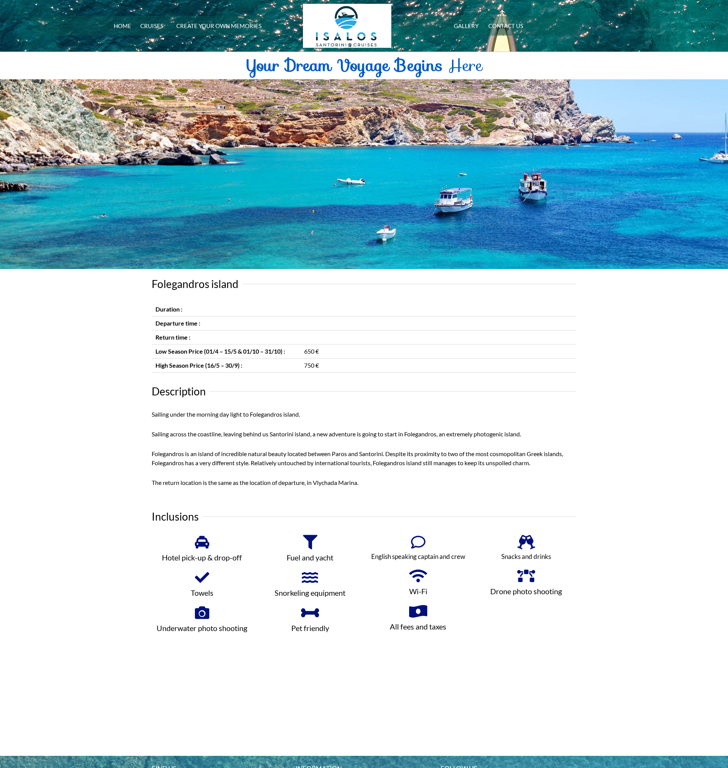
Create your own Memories (219, 25)
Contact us (505, 25)
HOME (122, 25)
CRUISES (151, 25)
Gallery (466, 25)
